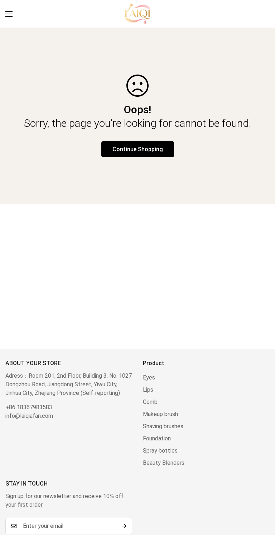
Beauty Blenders (163, 462)
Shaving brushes (163, 426)
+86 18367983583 (28, 407)
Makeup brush (160, 414)
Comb (150, 401)
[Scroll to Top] (261, 496)
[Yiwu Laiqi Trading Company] (137, 14)
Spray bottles (160, 450)
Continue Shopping (137, 149)
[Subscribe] (124, 526)
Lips (148, 389)
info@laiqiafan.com (29, 415)
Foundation (157, 438)
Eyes (149, 377)
